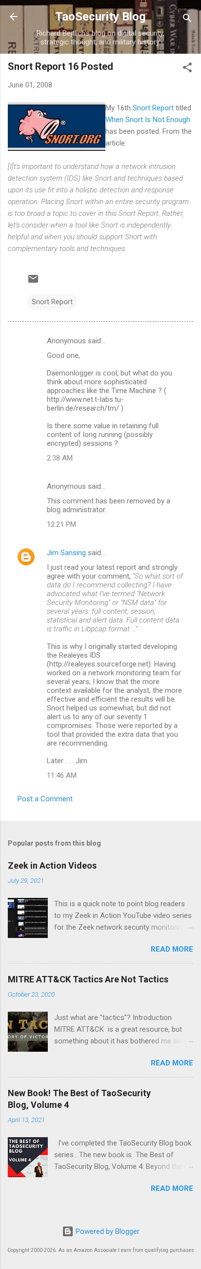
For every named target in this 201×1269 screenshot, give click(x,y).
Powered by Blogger (107, 1231)
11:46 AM (62, 775)
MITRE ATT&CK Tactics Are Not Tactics (88, 979)
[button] (187, 69)
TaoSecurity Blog (100, 16)
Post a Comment (45, 798)
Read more (172, 949)
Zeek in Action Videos (52, 865)
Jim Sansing (66, 552)
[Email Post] (33, 282)
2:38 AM (60, 458)
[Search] (187, 20)
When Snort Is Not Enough (147, 119)
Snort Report (153, 108)
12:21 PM (61, 524)
